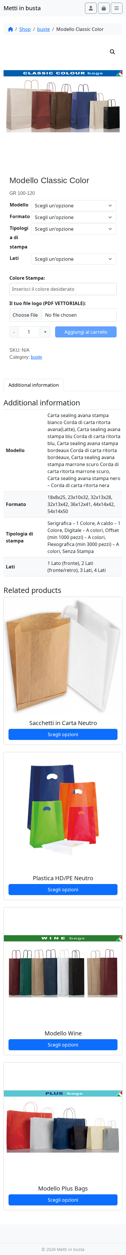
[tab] (34, 385)
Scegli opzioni (63, 734)
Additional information (33, 385)
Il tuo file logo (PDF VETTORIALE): (47, 303)
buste (43, 29)
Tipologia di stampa (19, 237)
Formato (20, 216)
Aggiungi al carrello (86, 332)
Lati (14, 258)
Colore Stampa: (27, 278)
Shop (25, 29)
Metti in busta (22, 8)
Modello (19, 205)
